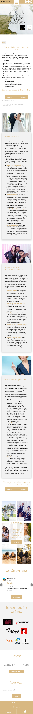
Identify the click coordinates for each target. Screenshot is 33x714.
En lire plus (16, 592)
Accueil (3, 42)
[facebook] (26, 2)
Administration (16, 702)
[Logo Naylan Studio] (16, 17)
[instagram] (28, 2)
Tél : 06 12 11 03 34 (5, 1)
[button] (1, 582)
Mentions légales (16, 697)
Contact (23, 97)
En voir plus (16, 542)
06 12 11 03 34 (11, 97)
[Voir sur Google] (4, 579)
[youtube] (31, 2)
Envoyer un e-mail (16, 666)
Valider (17, 691)
